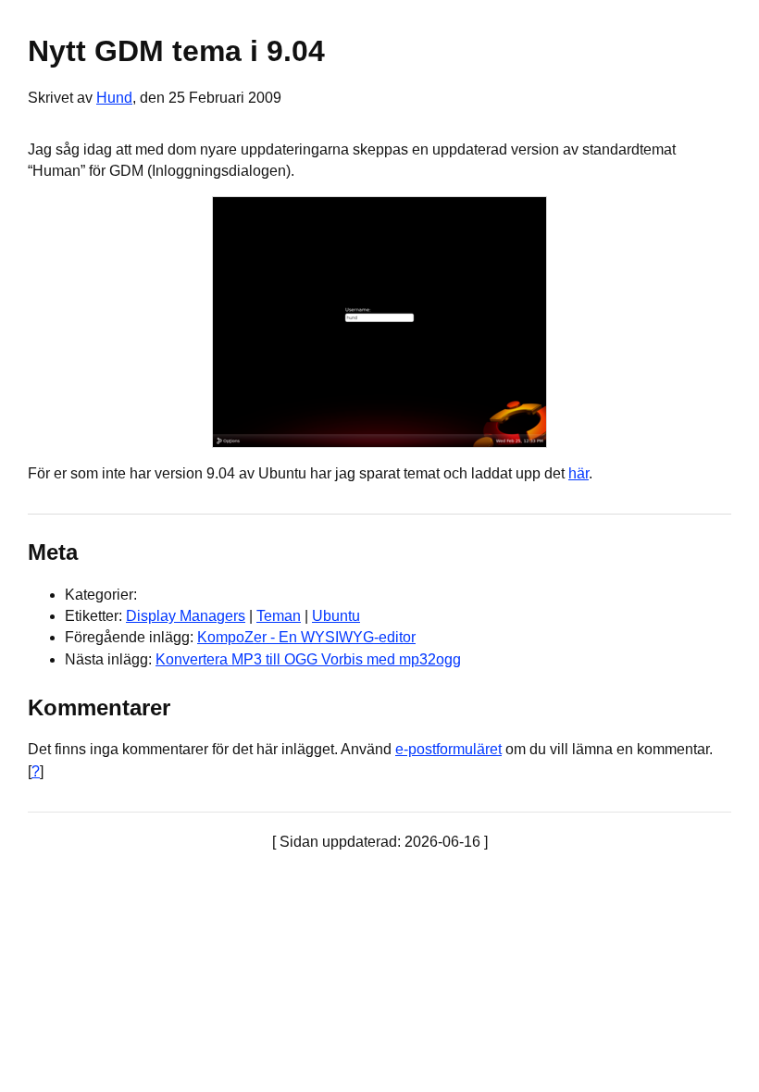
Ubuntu (336, 616)
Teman (278, 616)
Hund (114, 97)
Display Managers (185, 616)
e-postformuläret (448, 749)
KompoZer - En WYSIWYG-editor (306, 637)
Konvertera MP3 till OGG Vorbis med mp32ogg (308, 659)
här (578, 473)
